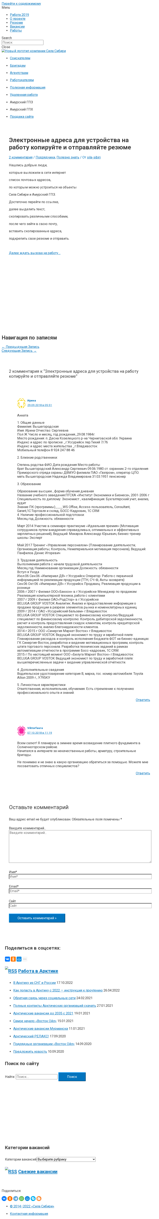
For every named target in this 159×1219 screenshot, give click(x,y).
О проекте (17, 19)
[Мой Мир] (19, 959)
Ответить (143, 700)
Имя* (13, 872)
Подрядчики (45, 157)
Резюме (16, 23)
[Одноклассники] (13, 959)
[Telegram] (15, 1198)
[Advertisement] (79, 295)
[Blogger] (38, 1198)
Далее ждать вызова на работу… (34, 253)
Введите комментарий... (27, 828)
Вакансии (17, 27)
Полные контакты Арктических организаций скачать (54, 1006)
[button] (79, 8)
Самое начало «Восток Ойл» (35, 1021)
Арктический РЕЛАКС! (31, 1036)
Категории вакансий (20, 1159)
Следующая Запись (19, 351)
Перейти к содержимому (21, 4)
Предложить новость (30, 1052)
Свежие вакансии (37, 1171)
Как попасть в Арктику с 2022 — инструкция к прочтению (58, 990)
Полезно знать (68, 157)
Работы (16, 30)
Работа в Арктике (38, 971)
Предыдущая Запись (20, 347)
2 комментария (21, 157)
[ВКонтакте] (7, 959)
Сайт (12, 901)
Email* (14, 886)
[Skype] (33, 1198)
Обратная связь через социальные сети (44, 998)
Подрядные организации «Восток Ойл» (44, 1044)
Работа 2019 (19, 15)
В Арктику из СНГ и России (34, 983)
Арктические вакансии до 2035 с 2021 (43, 1013)
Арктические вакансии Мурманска (40, 1029)
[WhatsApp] (21, 1198)
